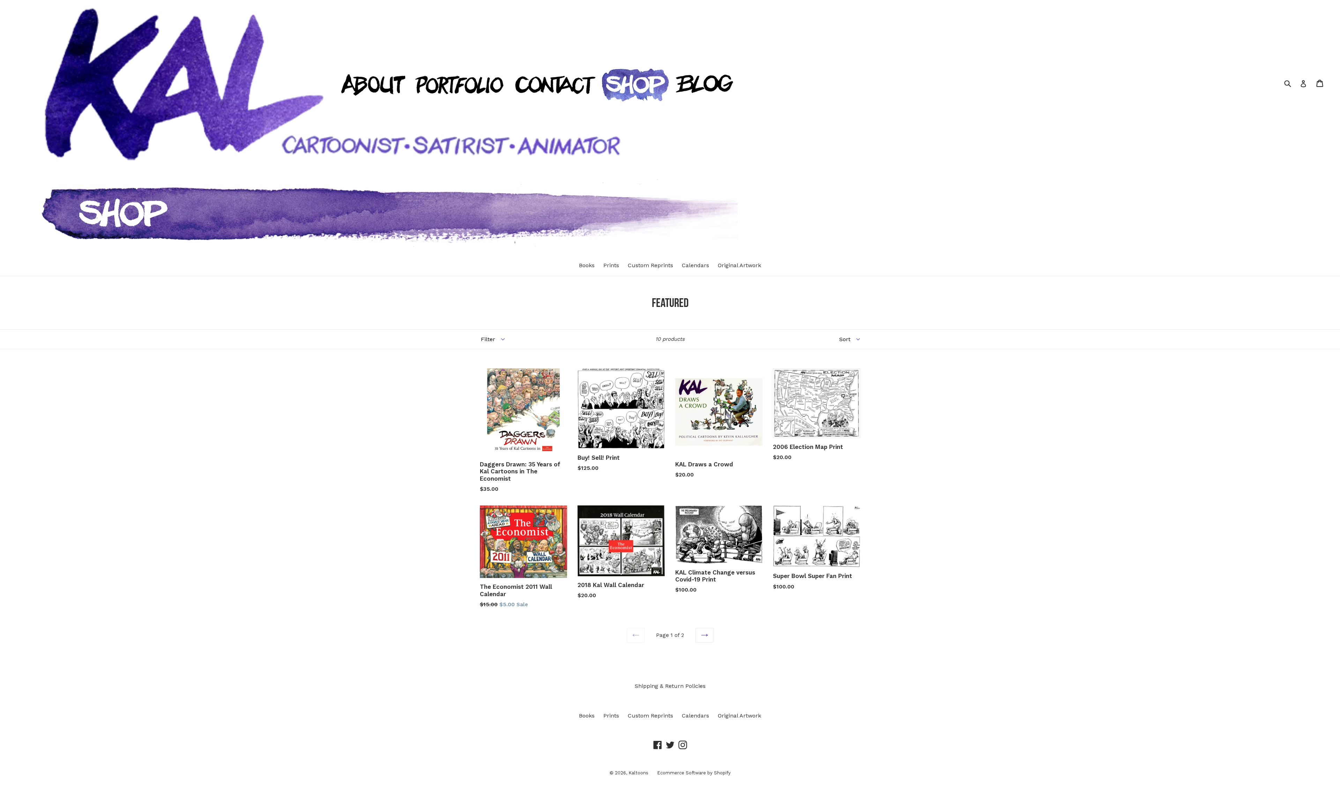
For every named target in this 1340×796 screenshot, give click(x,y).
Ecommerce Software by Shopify (694, 772)
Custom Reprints (650, 265)
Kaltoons (638, 772)
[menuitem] (368, 110)
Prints (611, 265)
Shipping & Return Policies (670, 686)
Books (587, 265)
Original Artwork (739, 265)
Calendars (695, 265)
